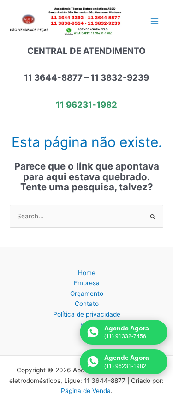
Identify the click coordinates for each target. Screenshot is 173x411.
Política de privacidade (86, 314)
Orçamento (86, 293)
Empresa (87, 283)
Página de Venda (86, 390)
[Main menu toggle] (154, 21)
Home (86, 272)
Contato (87, 303)
